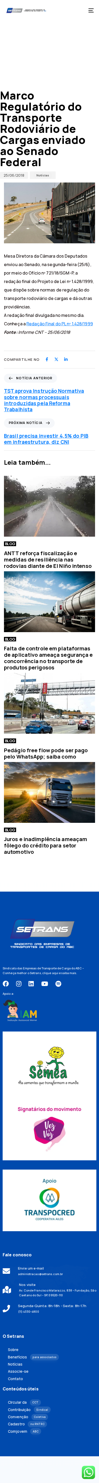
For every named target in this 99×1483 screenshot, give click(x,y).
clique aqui (50, 973)
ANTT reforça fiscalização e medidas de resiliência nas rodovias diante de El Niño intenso (48, 559)
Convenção (27, 1416)
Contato (15, 1378)
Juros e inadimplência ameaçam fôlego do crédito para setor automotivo (45, 845)
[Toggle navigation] (79, 10)
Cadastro (26, 1424)
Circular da (23, 1402)
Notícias (42, 175)
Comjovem (23, 1431)
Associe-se (18, 1371)
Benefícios (32, 1357)
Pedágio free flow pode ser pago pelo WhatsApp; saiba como (46, 753)
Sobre (13, 1349)
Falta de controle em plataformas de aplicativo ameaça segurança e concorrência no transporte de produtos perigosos (48, 658)
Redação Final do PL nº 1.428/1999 (59, 324)
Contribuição (28, 1409)
